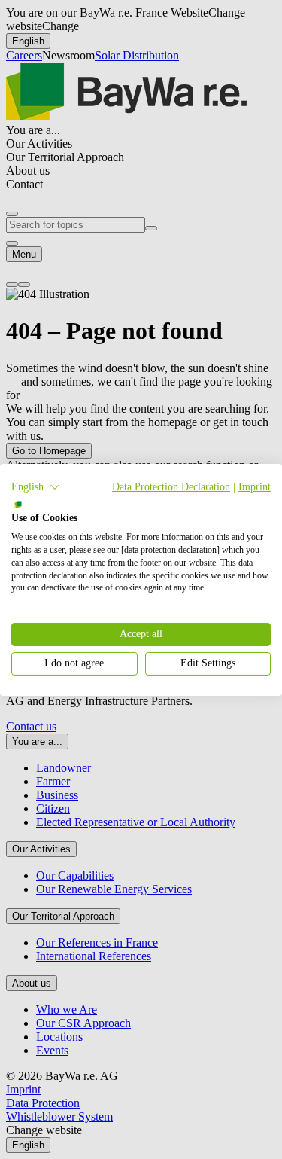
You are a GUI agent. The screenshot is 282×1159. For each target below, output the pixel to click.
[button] (35, 486)
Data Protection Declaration (171, 486)
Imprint (254, 486)
